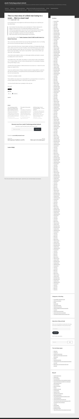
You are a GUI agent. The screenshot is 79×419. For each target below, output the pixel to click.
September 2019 (57, 144)
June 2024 (56, 59)
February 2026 (56, 30)
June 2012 (56, 268)
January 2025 (56, 49)
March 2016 (56, 206)
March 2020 (56, 135)
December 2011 (57, 277)
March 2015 (56, 221)
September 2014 (57, 230)
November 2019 (57, 141)
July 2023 (55, 76)
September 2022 (57, 90)
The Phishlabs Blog (57, 398)
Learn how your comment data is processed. (31, 178)
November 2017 (57, 176)
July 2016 (55, 200)
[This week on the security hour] (26, 113)
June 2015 (56, 218)
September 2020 (57, 126)
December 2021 (57, 104)
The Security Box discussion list (60, 399)
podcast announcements (58, 311)
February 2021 (56, 119)
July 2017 (55, 182)
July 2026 (55, 22)
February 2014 (56, 240)
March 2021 (56, 117)
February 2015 (56, 222)
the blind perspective (57, 395)
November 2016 (57, 194)
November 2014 (57, 227)
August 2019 (56, 145)
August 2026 (56, 21)
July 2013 (55, 251)
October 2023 (56, 71)
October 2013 (56, 246)
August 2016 (56, 199)
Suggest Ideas (56, 390)
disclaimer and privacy (20, 8)
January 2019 (56, 156)
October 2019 (56, 142)
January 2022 (56, 102)
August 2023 (56, 74)
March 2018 (56, 171)
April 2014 (55, 237)
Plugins (55, 387)
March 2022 (56, 99)
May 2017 (55, 185)
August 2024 (56, 56)
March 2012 (56, 273)
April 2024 (55, 62)
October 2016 (56, 196)
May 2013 (55, 254)
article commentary (57, 300)
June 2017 (56, 184)
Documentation (57, 378)
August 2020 (56, 128)
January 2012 (56, 276)
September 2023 (57, 73)
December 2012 (57, 261)
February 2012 (56, 274)
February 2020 (56, 136)
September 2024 (57, 55)
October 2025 (56, 36)
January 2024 (56, 67)
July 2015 (55, 217)
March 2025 (56, 46)
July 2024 (55, 58)
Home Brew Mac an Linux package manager (62, 380)
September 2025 (57, 37)
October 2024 (56, 53)
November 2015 (57, 211)
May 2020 (55, 132)
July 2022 (55, 93)
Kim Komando (56, 384)
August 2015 (56, 215)
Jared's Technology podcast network (15, 3)
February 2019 (56, 154)
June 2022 (56, 95)
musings (55, 309)
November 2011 (57, 279)
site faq (47, 8)
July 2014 (55, 233)
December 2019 (57, 139)
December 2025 (57, 33)
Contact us (12, 8)
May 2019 (55, 150)
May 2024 (55, 61)
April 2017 (55, 187)
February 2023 (56, 83)
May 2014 (55, 236)
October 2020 (56, 125)
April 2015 (55, 219)
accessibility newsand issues (18, 135)
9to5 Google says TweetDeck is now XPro (16, 139)
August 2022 (56, 92)
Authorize (7, 8)
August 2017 (56, 181)
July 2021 (55, 111)
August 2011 (56, 283)
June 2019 (56, 148)
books (55, 302)
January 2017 (56, 191)
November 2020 (57, 123)
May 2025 (55, 43)
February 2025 (56, 47)
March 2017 (56, 188)
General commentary (58, 306)
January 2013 (56, 260)
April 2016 (55, 205)
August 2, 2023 (13, 19)
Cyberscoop (56, 377)
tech (18, 19)
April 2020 (55, 133)
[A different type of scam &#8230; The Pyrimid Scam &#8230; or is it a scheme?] (39, 113)
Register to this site (57, 389)
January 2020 (56, 138)
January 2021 (56, 120)
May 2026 (55, 25)
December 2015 (57, 209)
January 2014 (56, 242)
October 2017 (56, 178)
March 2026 (56, 28)
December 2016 (57, 193)
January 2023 (56, 85)
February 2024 (56, 65)
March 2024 (56, 64)
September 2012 (57, 264)
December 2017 (57, 175)
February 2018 (56, 172)
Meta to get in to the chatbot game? (37, 139)
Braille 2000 (56, 303)
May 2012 (55, 270)
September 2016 (57, 197)
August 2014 (56, 231)
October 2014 (56, 228)
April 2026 (55, 27)
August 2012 (56, 265)
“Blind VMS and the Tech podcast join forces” (62, 409)
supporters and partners (58, 393)
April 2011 (55, 289)
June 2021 (56, 113)
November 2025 (57, 34)
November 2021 (57, 105)
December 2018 (57, 157)
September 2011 (57, 282)
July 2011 (55, 285)
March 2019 (56, 153)
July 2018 (55, 165)
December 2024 (57, 50)
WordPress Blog (57, 406)
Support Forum (57, 392)
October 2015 (56, 212)
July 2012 (55, 267)
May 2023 (55, 79)
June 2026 (56, 24)
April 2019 (55, 151)
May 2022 (55, 96)
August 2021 (56, 110)
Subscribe (37, 129)
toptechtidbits (56, 405)
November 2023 (57, 70)
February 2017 (56, 190)
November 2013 (57, 245)
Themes (55, 403)
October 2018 (56, 160)
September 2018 (57, 162)
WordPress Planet (57, 408)
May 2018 (55, 168)
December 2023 (57, 68)
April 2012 (55, 271)
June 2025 (56, 42)
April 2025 (55, 44)
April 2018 (55, 169)
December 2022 (57, 86)
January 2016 (56, 208)
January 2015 (56, 224)
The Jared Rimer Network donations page (62, 396)
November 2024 (57, 52)
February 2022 (56, 101)
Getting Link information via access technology (35, 8)
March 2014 (56, 239)
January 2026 (56, 31)
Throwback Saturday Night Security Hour (61, 314)
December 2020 (57, 122)
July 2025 (55, 40)
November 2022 (57, 87)
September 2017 (57, 179)
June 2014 (56, 234)
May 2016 (55, 203)
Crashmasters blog (57, 375)
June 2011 (56, 286)
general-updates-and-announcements (61, 308)
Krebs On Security (57, 386)
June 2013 (56, 252)
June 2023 (56, 77)
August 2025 (56, 39)
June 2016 (56, 202)
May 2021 (55, 114)
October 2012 (56, 262)
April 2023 (55, 80)
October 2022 (56, 89)
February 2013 (56, 258)
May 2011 (55, 288)
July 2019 (55, 147)
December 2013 (57, 243)
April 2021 (55, 116)
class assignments (57, 305)
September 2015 (57, 214)
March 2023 (56, 82)
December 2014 (57, 225)
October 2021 (56, 107)
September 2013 (57, 248)
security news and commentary (60, 312)
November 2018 (57, 159)
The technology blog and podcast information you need (15, 10)
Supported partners (54, 8)
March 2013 (56, 257)
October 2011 (56, 280)
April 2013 (55, 255)
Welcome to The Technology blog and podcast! (37, 10)
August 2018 (56, 163)
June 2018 (56, 166)
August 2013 (56, 249)
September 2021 (57, 108)
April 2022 (55, 98)
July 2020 (55, 129)
